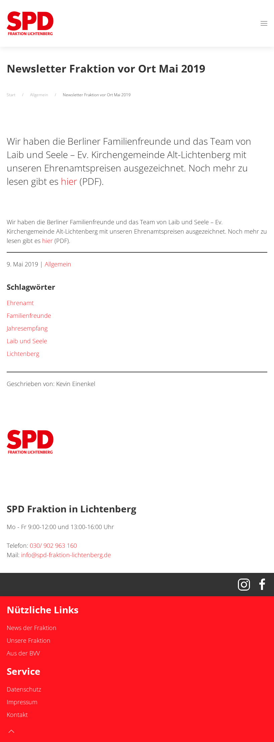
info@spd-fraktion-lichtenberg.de (66, 555)
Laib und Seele (27, 341)
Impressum (22, 702)
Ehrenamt (20, 303)
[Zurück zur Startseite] (30, 23)
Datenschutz (24, 689)
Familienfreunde (29, 316)
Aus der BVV (23, 653)
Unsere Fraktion (28, 640)
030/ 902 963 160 (53, 545)
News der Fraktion (31, 628)
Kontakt (17, 715)
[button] (264, 23)
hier (69, 181)
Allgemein (58, 264)
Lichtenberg (23, 354)
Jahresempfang (27, 328)
